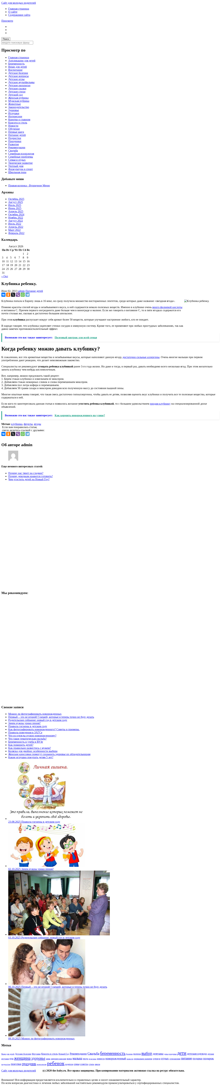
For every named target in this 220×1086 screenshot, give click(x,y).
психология (41, 1064)
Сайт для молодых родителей (18, 2)
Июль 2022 (14, 223)
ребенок (55, 1063)
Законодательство (18, 107)
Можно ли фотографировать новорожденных (35, 713)
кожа (69, 1058)
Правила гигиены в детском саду (27, 726)
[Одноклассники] (8, 295)
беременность (112, 1053)
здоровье (38, 1058)
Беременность (16, 63)
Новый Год (63, 1054)
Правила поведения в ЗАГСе (25, 732)
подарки (197, 1058)
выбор (146, 1053)
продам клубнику (160, 403)
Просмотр (7, 20)
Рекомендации (16, 147)
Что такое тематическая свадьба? (27, 738)
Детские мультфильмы (21, 82)
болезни (129, 1054)
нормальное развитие (143, 1059)
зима (48, 1058)
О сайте (12, 11)
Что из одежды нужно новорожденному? (32, 735)
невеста (101, 1058)
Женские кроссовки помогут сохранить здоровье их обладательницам (49, 754)
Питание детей (17, 135)
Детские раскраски (19, 85)
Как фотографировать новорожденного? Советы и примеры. (44, 729)
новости (130, 1059)
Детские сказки (17, 88)
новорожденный (115, 1058)
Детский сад (15, 94)
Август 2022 (15, 220)
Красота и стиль (17, 122)
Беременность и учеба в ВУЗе (25, 741)
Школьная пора (17, 172)
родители (69, 1064)
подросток (5, 1064)
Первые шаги (16, 131)
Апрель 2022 (15, 226)
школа (97, 1064)
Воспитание (15, 69)
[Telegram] (27, 295)
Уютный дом (15, 166)
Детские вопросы (18, 76)
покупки (16, 1064)
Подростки (14, 138)
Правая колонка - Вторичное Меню (29, 185)
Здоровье (13, 110)
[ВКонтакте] (3, 295)
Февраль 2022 (16, 233)
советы (84, 1064)
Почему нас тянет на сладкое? (25, 473)
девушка (158, 1053)
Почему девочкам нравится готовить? (30, 476)
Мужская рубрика (18, 100)
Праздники (14, 141)
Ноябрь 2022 (15, 217)
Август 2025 (15, 202)
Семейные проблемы (20, 156)
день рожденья (170, 1054)
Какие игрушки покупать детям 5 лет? (30, 757)
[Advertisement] (27, 535)
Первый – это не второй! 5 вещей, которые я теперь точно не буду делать (51, 716)
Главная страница (18, 8)
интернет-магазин (58, 1059)
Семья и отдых (17, 159)
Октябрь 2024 (16, 214)
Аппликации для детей (21, 60)
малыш (77, 1058)
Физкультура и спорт (20, 169)
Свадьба (13, 150)
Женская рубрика (18, 97)
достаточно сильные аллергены (141, 357)
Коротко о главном (19, 119)
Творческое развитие (20, 162)
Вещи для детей (17, 66)
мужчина (92, 1059)
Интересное (15, 116)
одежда (156, 1058)
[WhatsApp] (23, 295)
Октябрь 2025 (16, 198)
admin (21, 291)
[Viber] (18, 295)
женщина (22, 1058)
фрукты (28, 424)
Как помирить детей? (20, 744)
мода (85, 1058)
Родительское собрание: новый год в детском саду (37, 720)
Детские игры (16, 79)
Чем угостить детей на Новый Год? (29, 479)
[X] (13, 295)
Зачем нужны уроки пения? (24, 723)
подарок (208, 1058)
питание (186, 1058)
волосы (137, 1054)
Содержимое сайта (19, 14)
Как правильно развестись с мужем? (29, 748)
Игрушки (13, 113)
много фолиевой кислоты (167, 307)
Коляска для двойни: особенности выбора (32, 751)
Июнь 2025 (14, 208)
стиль (91, 1064)
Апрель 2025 (15, 211)
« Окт (4, 276)
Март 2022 (14, 230)
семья (76, 1064)
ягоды (37, 424)
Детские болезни (18, 73)
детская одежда (197, 1053)
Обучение (14, 128)
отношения (174, 1059)
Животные (14, 104)
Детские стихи (16, 91)
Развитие (13, 144)
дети (181, 1053)
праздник (29, 1064)
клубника (16, 424)
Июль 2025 (14, 205)
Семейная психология (21, 153)
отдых (165, 1058)
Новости (13, 125)
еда (11, 1058)
